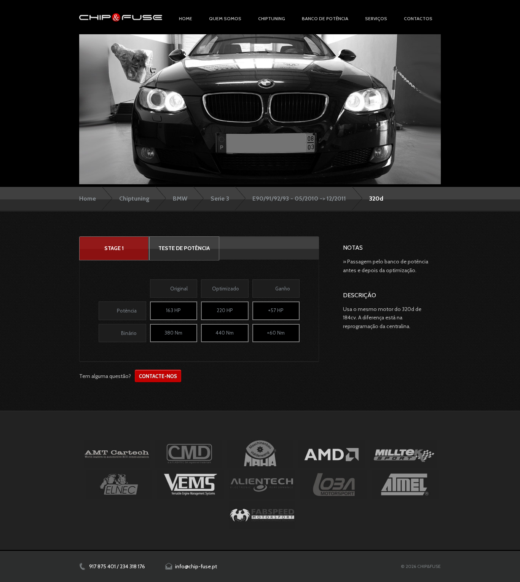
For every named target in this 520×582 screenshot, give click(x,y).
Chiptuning (134, 198)
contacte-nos (158, 376)
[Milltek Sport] (403, 454)
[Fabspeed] (262, 515)
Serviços (376, 18)
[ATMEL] (405, 484)
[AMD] (331, 454)
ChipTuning (271, 18)
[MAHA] (260, 454)
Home (185, 18)
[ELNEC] (119, 484)
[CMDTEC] (188, 454)
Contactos (418, 18)
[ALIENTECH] (262, 484)
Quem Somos (225, 18)
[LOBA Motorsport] (333, 484)
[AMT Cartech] (117, 454)
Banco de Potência (325, 18)
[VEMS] (190, 484)
